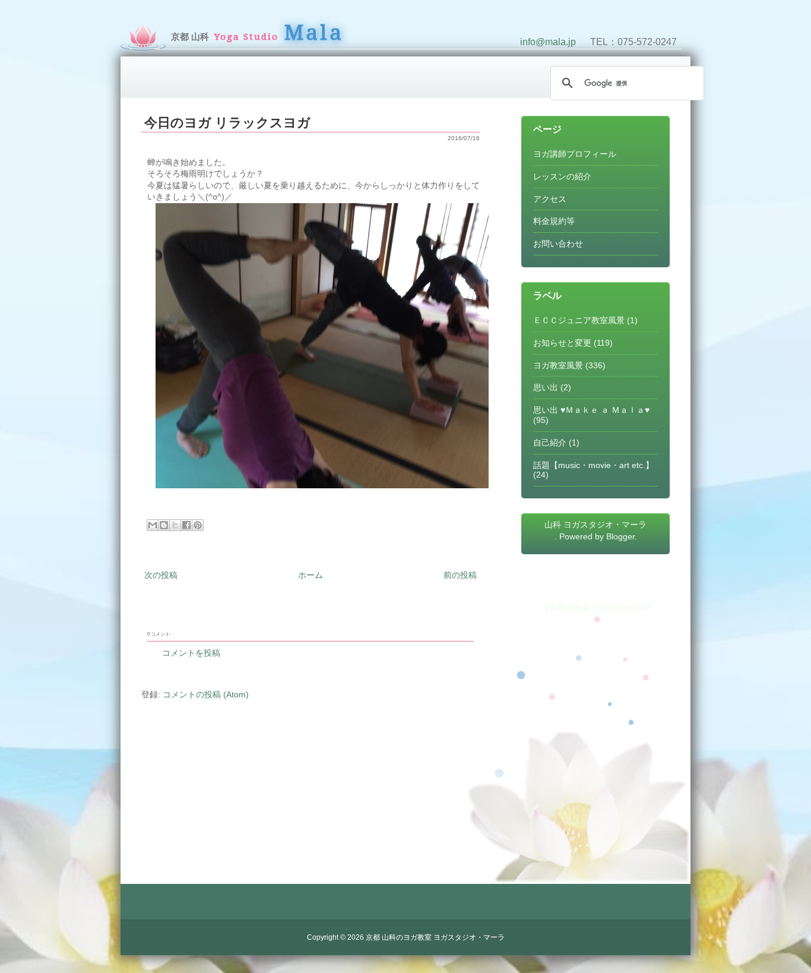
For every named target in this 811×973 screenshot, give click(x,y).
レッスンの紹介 (562, 176)
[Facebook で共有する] (186, 525)
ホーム (310, 575)
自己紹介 (549, 442)
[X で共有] (175, 525)
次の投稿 (161, 575)
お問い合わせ (558, 243)
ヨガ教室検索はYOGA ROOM (596, 607)
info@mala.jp (548, 42)
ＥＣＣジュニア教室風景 (579, 320)
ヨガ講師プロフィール (574, 154)
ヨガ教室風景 (558, 365)
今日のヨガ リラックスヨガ (227, 122)
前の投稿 (460, 575)
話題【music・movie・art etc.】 (593, 465)
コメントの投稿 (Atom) (206, 694)
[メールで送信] (153, 525)
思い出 (545, 387)
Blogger (620, 536)
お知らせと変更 (562, 343)
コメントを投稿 (191, 653)
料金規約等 (554, 221)
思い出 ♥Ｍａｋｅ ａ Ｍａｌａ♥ (591, 410)
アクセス (549, 199)
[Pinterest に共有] (198, 525)
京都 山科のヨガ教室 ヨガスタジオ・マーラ (435, 937)
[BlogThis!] (164, 525)
